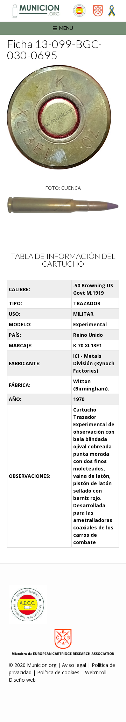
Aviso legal (74, 665)
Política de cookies (58, 672)
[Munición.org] (63, 11)
